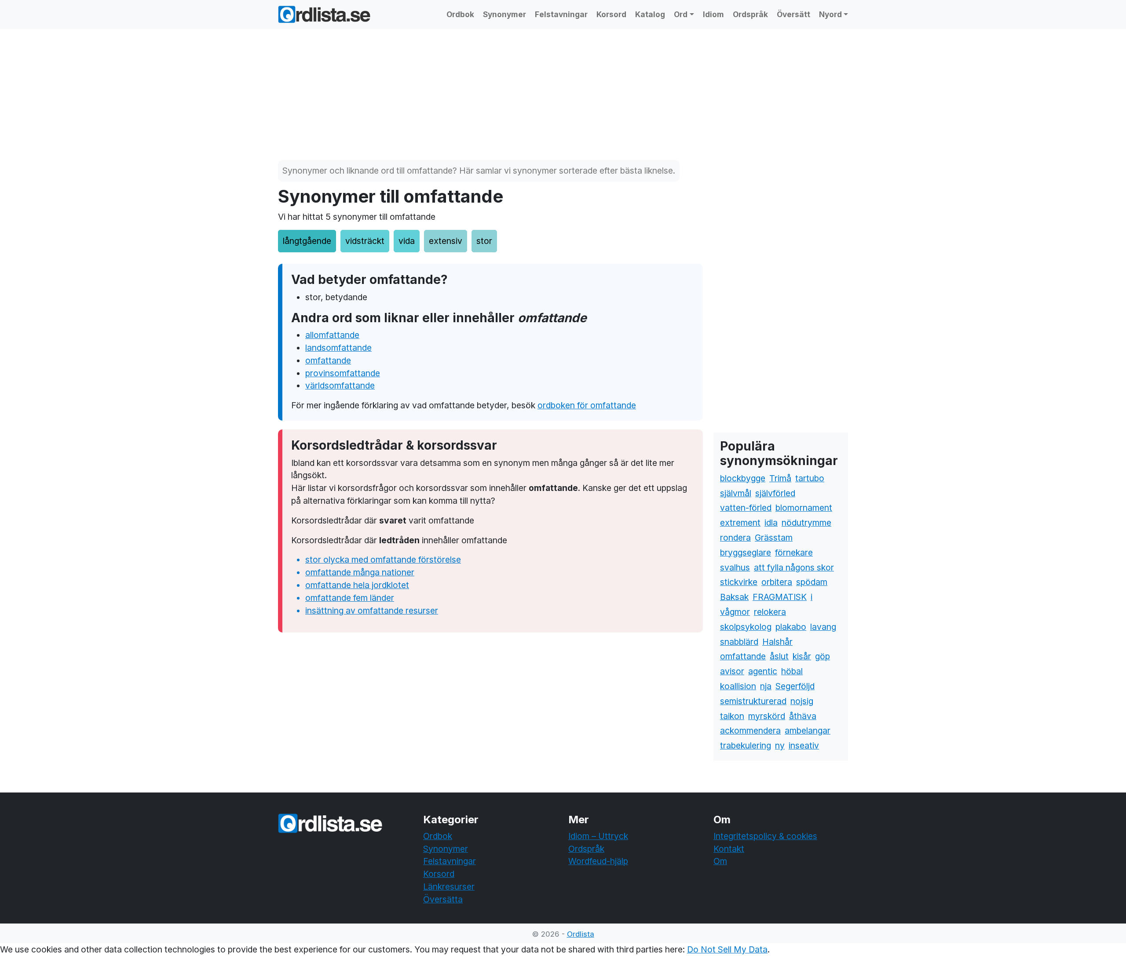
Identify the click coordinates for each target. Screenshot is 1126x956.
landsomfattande (338, 347)
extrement (740, 522)
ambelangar (807, 730)
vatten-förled (745, 507)
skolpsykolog (745, 627)
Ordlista (580, 934)
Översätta (443, 899)
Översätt (793, 14)
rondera (735, 537)
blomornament (803, 507)
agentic (762, 671)
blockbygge (742, 478)
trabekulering (745, 745)
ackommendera (750, 730)
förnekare (794, 552)
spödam (811, 582)
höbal (792, 671)
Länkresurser (449, 886)
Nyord (830, 14)
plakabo (790, 627)
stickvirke (738, 582)
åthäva (802, 716)
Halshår (777, 641)
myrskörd (766, 716)
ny (780, 745)
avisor (732, 671)
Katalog (650, 14)
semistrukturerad (753, 701)
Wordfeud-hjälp (598, 861)
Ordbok (460, 14)
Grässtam (774, 537)
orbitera (776, 582)
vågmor (735, 612)
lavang (823, 627)
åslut (779, 656)
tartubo (809, 478)
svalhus (735, 567)
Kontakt (728, 848)
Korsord (611, 14)
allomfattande (332, 335)
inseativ (804, 745)
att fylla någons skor (794, 567)
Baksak (734, 597)
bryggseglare (745, 552)
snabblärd (739, 641)
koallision (738, 686)
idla (771, 522)
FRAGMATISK (780, 597)
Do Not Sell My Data (727, 949)
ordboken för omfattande (586, 405)
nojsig (801, 701)
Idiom (713, 14)
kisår (802, 656)
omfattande (328, 360)
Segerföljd (795, 686)
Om (720, 861)
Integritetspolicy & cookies (765, 836)
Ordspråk (750, 14)
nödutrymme (806, 522)
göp (822, 656)
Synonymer (504, 14)
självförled (775, 493)
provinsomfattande (342, 373)
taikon (732, 716)
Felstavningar (561, 14)
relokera (770, 612)
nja (765, 686)
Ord (680, 14)
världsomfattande (340, 385)
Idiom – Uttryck (598, 836)
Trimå (780, 478)
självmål (735, 493)
